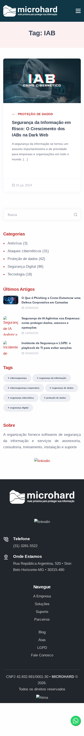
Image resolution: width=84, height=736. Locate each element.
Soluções (42, 604)
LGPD (42, 648)
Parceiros (42, 619)
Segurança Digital (22, 266)
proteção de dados (56, 398)
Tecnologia (16, 274)
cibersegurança (18, 378)
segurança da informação (52, 378)
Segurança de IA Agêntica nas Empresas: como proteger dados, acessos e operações (51, 323)
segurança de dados (62, 388)
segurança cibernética (22, 398)
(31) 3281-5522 (25, 546)
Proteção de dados (35, 114)
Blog (42, 632)
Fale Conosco (42, 655)
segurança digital (19, 408)
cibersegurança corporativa (24, 388)
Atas (42, 640)
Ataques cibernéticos (24, 251)
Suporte (42, 612)
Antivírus (15, 243)
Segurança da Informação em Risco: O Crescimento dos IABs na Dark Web (41, 128)
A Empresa (42, 596)
